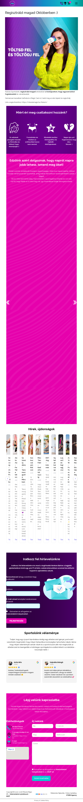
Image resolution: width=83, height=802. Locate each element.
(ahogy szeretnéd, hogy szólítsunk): (21, 578)
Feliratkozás (16, 621)
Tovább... (22, 540)
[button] (8, 302)
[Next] (75, 478)
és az (49, 771)
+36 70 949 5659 (17, 728)
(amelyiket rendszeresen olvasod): (21, 600)
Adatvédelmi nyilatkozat (19, 794)
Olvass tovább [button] (62, 680)
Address (9, 589)
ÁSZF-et (50, 772)
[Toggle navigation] (76, 3)
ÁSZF (8, 796)
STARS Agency (71, 795)
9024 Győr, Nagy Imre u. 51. (19, 736)
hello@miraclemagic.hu (19, 743)
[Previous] (7, 478)
